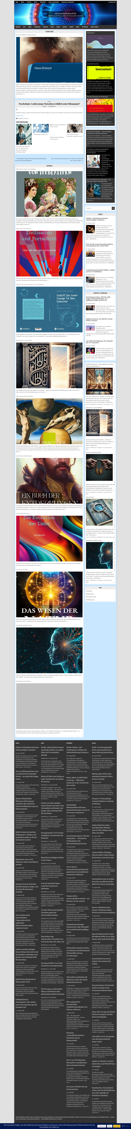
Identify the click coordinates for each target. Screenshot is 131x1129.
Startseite (18, 27)
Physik (52, 27)
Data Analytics (90, 504)
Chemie (77, 27)
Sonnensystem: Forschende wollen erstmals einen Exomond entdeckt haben (103, 984)
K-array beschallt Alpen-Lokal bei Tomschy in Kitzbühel (50, 882)
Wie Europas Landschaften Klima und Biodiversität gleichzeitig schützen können (52, 987)
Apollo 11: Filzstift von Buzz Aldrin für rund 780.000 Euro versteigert (103, 1060)
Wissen (22, 2)
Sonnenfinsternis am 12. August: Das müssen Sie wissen (101, 957)
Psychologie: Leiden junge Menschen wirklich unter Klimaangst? (49, 100)
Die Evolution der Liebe (22, 394)
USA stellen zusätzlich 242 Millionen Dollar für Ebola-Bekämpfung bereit (77, 976)
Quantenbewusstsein (93, 33)
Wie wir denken (20, 677)
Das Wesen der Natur (22, 450)
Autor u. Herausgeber (53, 2)
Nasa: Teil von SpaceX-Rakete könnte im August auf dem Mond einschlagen (103, 1010)
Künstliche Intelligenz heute (24, 506)
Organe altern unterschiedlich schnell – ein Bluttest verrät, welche (77, 894)
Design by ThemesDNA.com (65, 1122)
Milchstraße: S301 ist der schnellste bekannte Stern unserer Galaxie (102, 772)
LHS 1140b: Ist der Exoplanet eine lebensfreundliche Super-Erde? (103, 1035)
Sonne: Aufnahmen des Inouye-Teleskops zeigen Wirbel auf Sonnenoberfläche (103, 906)
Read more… (78, 797)
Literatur (29, 2)
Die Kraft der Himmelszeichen (24, 277)
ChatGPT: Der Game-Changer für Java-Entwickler (30, 165)
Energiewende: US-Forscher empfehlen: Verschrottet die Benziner (52, 831)
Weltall (30, 27)
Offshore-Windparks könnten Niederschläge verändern (97, 226)
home (17, 2)
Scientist (45, 102)
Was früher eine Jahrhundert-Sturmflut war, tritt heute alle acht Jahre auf (52, 935)
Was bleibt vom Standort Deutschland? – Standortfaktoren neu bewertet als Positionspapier (98, 131)
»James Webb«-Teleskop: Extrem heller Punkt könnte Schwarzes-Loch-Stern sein (103, 851)
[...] (68, 90)
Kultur (35, 2)
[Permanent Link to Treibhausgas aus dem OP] (41, 124)
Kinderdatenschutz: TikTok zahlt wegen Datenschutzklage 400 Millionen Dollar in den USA (98, 306)
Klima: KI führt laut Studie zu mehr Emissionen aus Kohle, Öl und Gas (52, 775)
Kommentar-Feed (91, 604)
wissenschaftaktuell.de (65, 13)
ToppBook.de (43, 2)
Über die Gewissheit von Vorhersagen (97, 65)
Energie (58, 27)
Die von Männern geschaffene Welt (26, 618)
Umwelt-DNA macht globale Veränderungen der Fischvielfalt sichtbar (52, 908)
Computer (45, 27)
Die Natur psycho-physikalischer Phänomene (29, 35)
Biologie (65, 27)
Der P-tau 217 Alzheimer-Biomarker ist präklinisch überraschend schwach (76, 1059)
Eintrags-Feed (90, 601)
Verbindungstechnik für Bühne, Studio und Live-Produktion (100, 278)
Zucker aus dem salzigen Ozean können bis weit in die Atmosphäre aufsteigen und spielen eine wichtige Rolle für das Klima (27, 951)
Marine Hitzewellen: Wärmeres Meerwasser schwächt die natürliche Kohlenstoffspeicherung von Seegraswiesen (27, 800)
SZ (23, 114)
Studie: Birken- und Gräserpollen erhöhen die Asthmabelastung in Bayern (77, 746)
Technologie (37, 27)
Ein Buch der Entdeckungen (24, 336)
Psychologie (85, 27)
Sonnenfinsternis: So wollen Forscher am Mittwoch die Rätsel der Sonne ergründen (103, 877)
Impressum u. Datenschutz (68, 2)
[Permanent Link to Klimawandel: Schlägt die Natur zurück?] (58, 126)
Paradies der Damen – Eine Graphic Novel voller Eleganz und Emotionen (99, 372)
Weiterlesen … (93, 246)
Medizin (71, 27)
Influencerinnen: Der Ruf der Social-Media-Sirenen (99, 327)
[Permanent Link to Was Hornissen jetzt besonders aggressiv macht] (75, 124)
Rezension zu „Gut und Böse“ (24, 221)
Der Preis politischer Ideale (93, 460)
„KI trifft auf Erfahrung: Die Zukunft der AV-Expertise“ (99, 349)
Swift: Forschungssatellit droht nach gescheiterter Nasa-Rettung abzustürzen (102, 746)
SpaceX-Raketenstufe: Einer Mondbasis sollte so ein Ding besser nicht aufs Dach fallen (103, 932)
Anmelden (89, 598)
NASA (24, 27)
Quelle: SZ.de (19, 112)
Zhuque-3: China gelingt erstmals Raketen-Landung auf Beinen (102, 797)
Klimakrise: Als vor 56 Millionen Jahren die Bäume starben (27, 858)
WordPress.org (90, 607)
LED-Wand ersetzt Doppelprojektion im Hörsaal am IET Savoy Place (99, 252)
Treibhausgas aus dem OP (40, 130)
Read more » (109, 409)
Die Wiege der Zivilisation (23, 562)
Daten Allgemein (94, 27)
